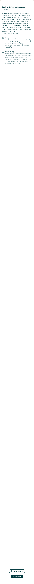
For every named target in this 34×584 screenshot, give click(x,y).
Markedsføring (9, 52)
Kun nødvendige (18, 571)
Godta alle (18, 577)
